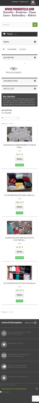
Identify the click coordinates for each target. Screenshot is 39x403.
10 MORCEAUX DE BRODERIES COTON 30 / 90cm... (19, 146)
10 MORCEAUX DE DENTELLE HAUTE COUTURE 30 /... (19, 239)
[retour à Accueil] (4, 49)
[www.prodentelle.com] (20, 12)
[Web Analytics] (5, 392)
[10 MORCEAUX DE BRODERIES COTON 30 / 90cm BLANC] (19, 134)
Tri (2, 118)
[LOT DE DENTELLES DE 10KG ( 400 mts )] (19, 182)
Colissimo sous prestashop (8, 385)
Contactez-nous (24, 1)
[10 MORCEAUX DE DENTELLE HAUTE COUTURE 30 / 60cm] (19, 227)
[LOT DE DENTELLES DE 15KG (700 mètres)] (19, 273)
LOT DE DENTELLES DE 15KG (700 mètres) (20, 283)
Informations (11, 81)
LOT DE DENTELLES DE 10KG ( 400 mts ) (19, 195)
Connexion (15, 1)
